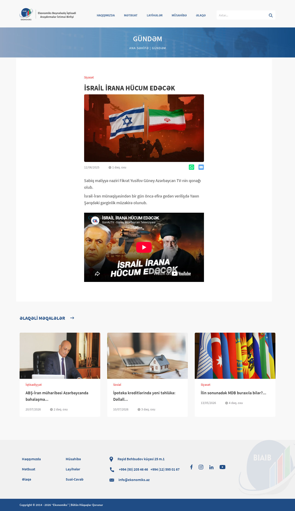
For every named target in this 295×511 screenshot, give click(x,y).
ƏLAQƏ (201, 15)
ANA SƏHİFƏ (139, 48)
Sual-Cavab (74, 479)
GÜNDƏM (158, 48)
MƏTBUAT (131, 15)
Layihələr (73, 469)
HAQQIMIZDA (106, 15)
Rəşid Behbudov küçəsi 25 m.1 (141, 459)
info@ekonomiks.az (134, 479)
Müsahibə (73, 459)
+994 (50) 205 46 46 (149, 469)
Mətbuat (28, 469)
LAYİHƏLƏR (154, 15)
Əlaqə (26, 479)
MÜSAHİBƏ (179, 15)
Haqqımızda (31, 459)
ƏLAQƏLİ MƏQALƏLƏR (42, 318)
